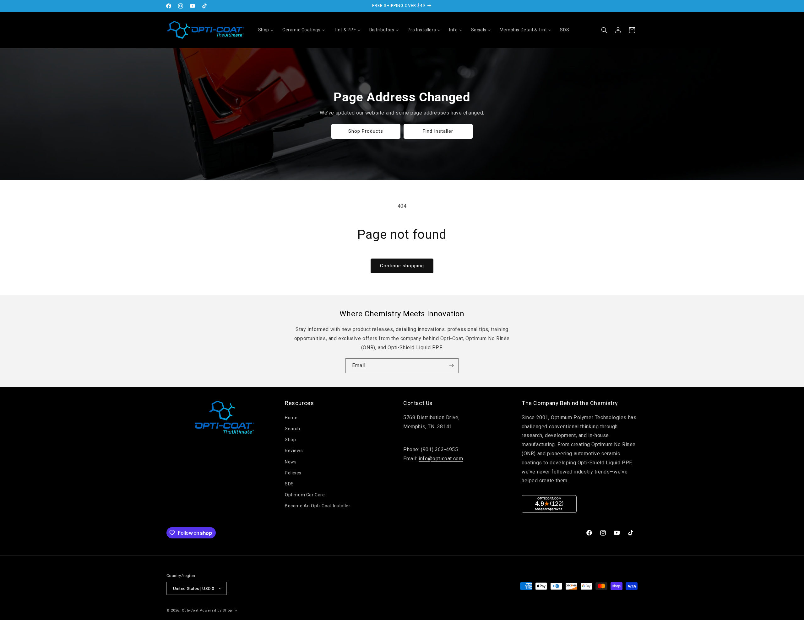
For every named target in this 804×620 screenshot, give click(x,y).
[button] (604, 30)
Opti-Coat (190, 610)
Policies (293, 472)
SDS (289, 483)
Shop (290, 439)
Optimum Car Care (305, 494)
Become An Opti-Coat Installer (317, 505)
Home (291, 417)
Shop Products (366, 131)
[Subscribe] (451, 365)
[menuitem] (266, 29)
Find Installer (438, 131)
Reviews (294, 450)
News (290, 461)
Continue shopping (402, 266)
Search (292, 428)
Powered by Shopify (218, 610)
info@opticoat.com (441, 459)
